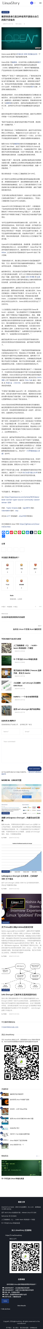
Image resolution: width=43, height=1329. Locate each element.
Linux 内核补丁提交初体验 (18, 1140)
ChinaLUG (33, 1328)
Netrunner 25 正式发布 (9, 1216)
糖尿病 (14, 62)
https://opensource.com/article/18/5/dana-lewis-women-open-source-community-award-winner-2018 (21, 500)
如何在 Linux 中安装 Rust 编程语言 (27, 629)
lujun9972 (26, 508)
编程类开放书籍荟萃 (17, 1094)
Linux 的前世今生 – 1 (17, 1145)
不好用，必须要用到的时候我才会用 (15, 1295)
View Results (21, 1306)
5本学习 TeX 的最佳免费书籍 (20, 1134)
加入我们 (15, 1328)
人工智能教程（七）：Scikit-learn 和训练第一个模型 (26, 646)
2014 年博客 (30, 277)
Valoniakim (6, 511)
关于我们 (9, 1328)
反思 (38, 277)
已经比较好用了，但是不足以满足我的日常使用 (19, 1290)
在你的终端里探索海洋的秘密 (13, 617)
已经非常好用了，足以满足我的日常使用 (16, 1288)
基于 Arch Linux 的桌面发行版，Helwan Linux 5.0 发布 (19, 1213)
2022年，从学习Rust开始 (18, 1109)
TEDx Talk (28, 380)
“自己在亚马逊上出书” (30, 472)
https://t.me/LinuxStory (14, 1235)
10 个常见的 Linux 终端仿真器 (25, 659)
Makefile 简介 (15, 1128)
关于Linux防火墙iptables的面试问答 (17, 927)
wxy (16, 511)
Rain (12, 595)
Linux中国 (5, 12)
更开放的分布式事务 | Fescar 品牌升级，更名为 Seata (27, 671)
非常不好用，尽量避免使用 (12, 1297)
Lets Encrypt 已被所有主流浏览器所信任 (19, 994)
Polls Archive (6, 1309)
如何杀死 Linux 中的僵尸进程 (19, 1099)
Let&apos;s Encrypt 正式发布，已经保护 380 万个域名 (20, 877)
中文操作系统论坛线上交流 (10, 1027)
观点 (16, 607)
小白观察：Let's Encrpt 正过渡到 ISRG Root (27, 684)
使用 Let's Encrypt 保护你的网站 (27, 709)
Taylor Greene (12, 508)
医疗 (39, 62)
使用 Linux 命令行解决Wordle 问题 (21, 1118)
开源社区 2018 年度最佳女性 (27, 54)
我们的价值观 (24, 1328)
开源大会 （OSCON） (14, 383)
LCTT (9, 516)
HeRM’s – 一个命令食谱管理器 (26, 696)
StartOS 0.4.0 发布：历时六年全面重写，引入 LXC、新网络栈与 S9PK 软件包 (21, 1208)
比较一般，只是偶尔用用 (12, 1292)
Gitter (4, 252)
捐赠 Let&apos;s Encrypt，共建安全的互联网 (21, 819)
